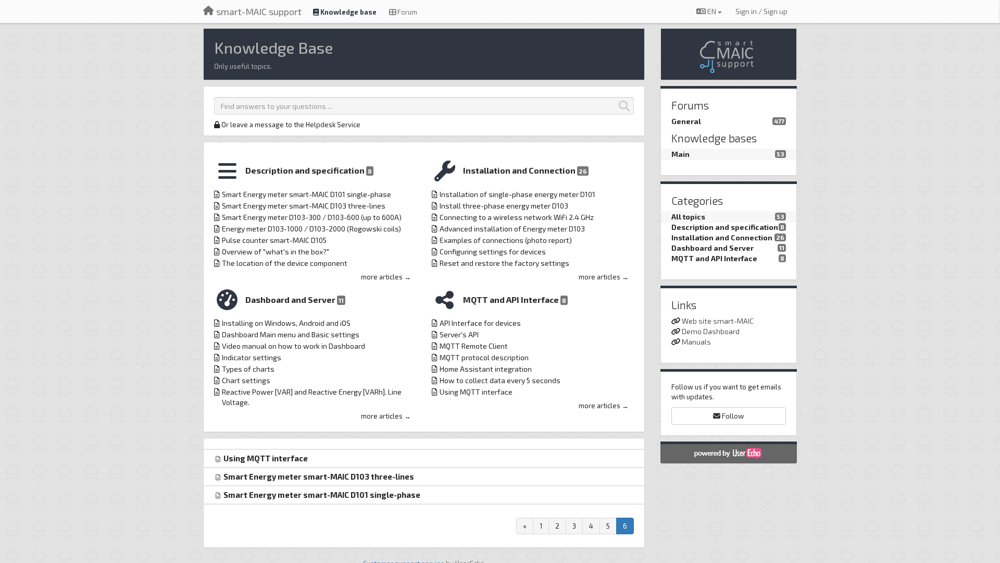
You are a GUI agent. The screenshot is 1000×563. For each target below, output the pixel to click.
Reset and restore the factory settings (504, 263)
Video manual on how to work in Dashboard (293, 345)
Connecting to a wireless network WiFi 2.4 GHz (517, 217)
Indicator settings (251, 357)
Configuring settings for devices (493, 251)
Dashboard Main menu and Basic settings (290, 334)
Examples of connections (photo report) (506, 240)
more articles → (386, 277)
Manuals (696, 341)
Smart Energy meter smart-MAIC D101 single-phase (306, 194)
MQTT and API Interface (514, 299)
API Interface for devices (480, 323)
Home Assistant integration (486, 368)
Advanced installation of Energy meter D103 (512, 228)
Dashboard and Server (294, 299)
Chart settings (246, 380)
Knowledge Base (273, 47)
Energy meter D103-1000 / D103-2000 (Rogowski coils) (311, 228)
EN (712, 11)
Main (680, 154)
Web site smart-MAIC (718, 320)
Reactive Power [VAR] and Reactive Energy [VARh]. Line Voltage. (312, 397)
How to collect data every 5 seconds (500, 380)
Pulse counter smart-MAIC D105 (274, 240)
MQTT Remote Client (474, 345)
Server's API (459, 334)
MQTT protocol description (484, 357)
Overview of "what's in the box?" (275, 251)
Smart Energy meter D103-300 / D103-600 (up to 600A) (312, 217)
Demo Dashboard (711, 331)
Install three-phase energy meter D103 (504, 205)
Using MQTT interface (476, 391)
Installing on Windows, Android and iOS (286, 323)
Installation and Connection (525, 170)
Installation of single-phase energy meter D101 (517, 194)
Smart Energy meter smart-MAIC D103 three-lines (303, 205)
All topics (688, 216)
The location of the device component (284, 263)
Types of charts (248, 368)
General (686, 121)
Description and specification (308, 170)
